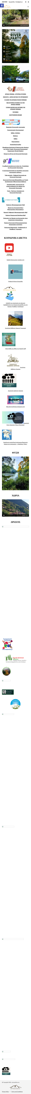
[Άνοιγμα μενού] (28, 7)
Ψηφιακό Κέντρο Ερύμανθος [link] (15, 281)
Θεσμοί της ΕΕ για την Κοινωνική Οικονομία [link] (15, 154)
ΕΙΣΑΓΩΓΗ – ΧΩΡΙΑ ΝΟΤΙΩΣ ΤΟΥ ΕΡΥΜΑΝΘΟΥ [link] (15, 97)
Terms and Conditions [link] (17, 1091)
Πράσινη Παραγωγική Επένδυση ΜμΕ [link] (16, 215)
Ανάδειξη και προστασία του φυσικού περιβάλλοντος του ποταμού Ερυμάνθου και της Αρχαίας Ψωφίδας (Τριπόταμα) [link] (15, 304)
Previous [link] (4, 18)
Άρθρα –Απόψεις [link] (15, 133)
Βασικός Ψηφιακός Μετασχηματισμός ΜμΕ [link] (15, 212)
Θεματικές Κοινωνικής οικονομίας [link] (15, 127)
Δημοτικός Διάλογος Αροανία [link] (15, 390)
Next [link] (27, 18)
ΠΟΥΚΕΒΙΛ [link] (15, 112)
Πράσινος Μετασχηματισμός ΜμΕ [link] (15, 205)
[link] (2, 5)
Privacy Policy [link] (5, 1091)
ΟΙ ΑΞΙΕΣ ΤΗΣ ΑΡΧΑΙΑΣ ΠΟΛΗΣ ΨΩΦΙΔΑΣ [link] (15, 100)
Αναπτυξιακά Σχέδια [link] (15, 144)
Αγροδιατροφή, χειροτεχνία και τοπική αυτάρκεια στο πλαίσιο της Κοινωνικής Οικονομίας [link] (15, 186)
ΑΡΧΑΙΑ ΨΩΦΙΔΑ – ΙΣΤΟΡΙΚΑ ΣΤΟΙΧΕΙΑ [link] (15, 94)
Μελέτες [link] (15, 136)
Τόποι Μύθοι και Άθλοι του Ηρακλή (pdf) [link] (15, 348)
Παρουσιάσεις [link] (15, 141)
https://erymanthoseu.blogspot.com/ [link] (15, 406)
